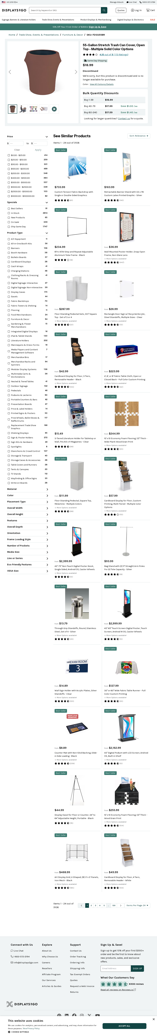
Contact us (124, 118)
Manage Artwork (117, 2)
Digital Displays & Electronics (130, 20)
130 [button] (113, 905)
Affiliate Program (51, 974)
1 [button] (87, 905)
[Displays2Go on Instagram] (82, 1015)
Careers (46, 962)
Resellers (47, 968)
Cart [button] (152, 10)
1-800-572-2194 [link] (22, 956)
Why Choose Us (50, 956)
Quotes (121, 10)
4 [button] (99, 905)
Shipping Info (77, 968)
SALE (152, 19)
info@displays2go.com (26, 962)
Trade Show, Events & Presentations (58, 20)
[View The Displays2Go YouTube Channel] (97, 1015)
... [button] (108, 905)
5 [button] (104, 905)
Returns (74, 992)
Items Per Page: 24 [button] (136, 905)
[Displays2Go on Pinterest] (59, 1015)
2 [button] (91, 905)
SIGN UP (137, 968)
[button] (104, 10)
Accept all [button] (124, 1026)
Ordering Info (77, 962)
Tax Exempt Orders (80, 974)
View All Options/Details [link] (102, 84)
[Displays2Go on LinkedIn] (66, 1015)
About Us (47, 950)
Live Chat (132, 2)
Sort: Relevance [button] (138, 136)
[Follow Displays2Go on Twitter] (89, 1015)
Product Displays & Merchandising (95, 20)
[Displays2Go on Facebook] (74, 1015)
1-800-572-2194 (148, 2)
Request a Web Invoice (82, 986)
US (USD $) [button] (11, 2)
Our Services (49, 980)
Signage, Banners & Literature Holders (19, 20)
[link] (12, 34)
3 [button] (95, 905)
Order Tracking (78, 956)
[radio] (12, 109)
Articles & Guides (51, 986)
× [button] (153, 1019)
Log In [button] (138, 10)
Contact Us (76, 950)
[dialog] (78, 1026)
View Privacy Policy (31, 1028)
